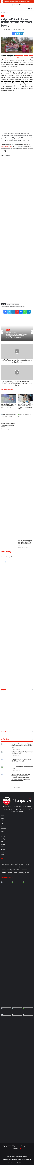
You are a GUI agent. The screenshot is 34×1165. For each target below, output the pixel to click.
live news (16, 867)
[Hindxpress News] (17, 5)
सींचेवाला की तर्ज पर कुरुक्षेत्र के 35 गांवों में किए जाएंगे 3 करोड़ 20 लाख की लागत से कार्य (25, 543)
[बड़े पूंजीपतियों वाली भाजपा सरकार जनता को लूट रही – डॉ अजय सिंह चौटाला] (6, 1017)
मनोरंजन (3, 836)
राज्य (7, 12)
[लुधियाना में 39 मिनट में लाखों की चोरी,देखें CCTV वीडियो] (8, 398)
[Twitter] (17, 33)
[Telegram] (29, 312)
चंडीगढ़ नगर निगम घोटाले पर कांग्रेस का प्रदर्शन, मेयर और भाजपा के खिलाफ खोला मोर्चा (22, 745)
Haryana (21, 864)
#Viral (2, 852)
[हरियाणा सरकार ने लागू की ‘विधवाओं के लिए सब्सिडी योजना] (8, 418)
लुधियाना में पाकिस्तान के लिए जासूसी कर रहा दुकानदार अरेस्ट (22, 753)
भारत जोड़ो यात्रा (24, 869)
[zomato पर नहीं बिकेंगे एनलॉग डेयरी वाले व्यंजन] (5, 769)
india (3, 867)
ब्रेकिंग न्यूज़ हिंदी (16, 869)
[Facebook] (13, 33)
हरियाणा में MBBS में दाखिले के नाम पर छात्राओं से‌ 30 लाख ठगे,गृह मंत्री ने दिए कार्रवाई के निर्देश (25, 406)
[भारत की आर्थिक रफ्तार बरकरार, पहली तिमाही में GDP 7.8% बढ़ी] (5, 762)
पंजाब (2, 823)
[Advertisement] (17, 112)
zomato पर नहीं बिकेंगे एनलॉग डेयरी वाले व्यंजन (22, 767)
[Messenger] (21, 312)
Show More (17, 787)
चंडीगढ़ (2, 818)
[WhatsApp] (25, 312)
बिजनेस (2, 831)
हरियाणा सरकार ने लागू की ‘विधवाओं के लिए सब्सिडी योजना (8, 425)
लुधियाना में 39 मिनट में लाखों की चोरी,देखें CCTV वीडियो (8, 405)
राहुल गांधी (10, 872)
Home (4, 12)
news (22, 867)
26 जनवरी (8, 304)
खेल (2, 834)
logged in (10, 556)
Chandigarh (14, 864)
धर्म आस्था (3, 849)
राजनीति (3, 839)
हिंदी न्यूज (21, 872)
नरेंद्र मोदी (9, 869)
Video (2, 854)
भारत (2, 841)
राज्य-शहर (4, 872)
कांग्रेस (3, 869)
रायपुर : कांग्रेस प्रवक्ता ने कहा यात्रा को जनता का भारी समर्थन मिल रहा (13, 306)
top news (28, 867)
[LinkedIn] (21, 33)
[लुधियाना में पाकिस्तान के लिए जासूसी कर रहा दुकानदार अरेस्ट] (5, 754)
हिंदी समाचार (27, 872)
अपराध (2, 847)
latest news (9, 867)
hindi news (27, 864)
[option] (17, 332)
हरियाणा (2, 821)
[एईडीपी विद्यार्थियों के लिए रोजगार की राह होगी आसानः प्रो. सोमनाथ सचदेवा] (17, 1017)
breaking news (5, 864)
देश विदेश (3, 844)
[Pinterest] (17, 312)
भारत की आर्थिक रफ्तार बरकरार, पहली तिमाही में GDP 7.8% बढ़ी (21, 760)
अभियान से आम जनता (6, 146)
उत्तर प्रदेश (3, 828)
